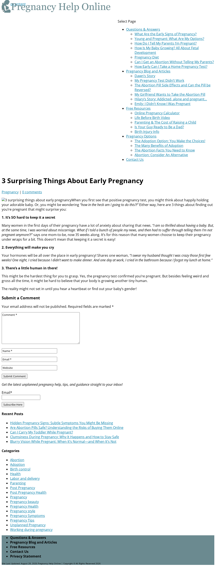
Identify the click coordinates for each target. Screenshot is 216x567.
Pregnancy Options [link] (141, 136)
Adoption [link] (17, 464)
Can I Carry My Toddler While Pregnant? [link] (41, 432)
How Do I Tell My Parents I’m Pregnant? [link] (166, 43)
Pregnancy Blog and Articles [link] (148, 71)
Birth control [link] (20, 469)
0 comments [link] (32, 192)
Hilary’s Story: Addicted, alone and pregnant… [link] (171, 99)
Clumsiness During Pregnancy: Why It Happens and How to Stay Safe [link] (64, 437)
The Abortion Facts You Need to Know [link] (165, 150)
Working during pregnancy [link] (31, 529)
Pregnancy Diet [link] (147, 57)
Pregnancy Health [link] (24, 506)
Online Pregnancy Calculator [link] (157, 113)
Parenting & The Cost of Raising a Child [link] (165, 122)
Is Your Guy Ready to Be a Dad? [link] (159, 127)
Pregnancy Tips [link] (22, 520)
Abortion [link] (17, 460)
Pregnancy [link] (10, 192)
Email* (7, 392)
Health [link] (15, 474)
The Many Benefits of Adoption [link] (159, 145)
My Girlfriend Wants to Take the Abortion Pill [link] (170, 94)
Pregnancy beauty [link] (24, 501)
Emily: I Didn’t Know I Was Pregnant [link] (162, 103)
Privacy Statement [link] (25, 556)
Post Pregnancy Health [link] (28, 492)
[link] (56, 11)
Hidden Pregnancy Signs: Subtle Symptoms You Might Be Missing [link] (61, 423)
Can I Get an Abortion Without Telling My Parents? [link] (174, 62)
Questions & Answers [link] (143, 29)
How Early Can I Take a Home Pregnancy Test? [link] (171, 66)
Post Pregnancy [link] (22, 487)
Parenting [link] (18, 483)
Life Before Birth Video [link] (152, 117)
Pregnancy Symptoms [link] (27, 515)
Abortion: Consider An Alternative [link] (161, 155)
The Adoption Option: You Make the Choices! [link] (170, 141)
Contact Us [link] (135, 159)
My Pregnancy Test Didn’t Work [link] (159, 80)
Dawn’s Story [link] (145, 76)
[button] (167, 90)
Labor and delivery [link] (25, 478)
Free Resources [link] (138, 108)
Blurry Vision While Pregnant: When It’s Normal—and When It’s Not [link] (63, 441)
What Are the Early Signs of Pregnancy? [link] (166, 34)
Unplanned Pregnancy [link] (28, 525)
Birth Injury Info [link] (147, 131)
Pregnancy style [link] (22, 511)
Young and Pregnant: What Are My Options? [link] (169, 38)
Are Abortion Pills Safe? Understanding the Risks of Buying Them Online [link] (66, 427)
